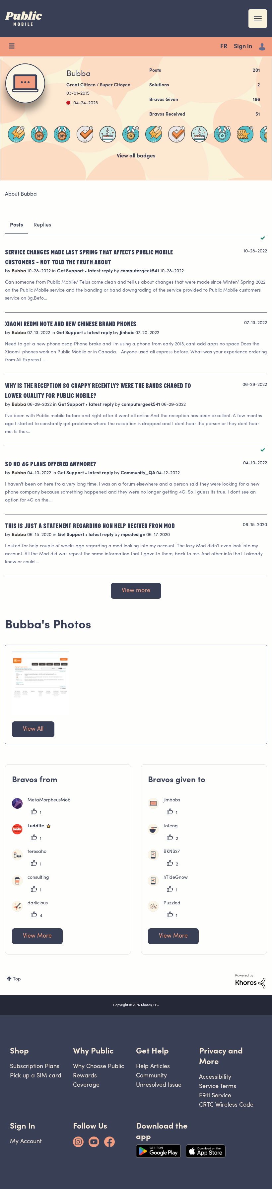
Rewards (85, 1075)
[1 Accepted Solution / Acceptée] (176, 134)
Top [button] (17, 979)
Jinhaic (127, 333)
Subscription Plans (34, 1066)
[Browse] (15, 47)
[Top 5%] (130, 134)
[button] (40, 683)
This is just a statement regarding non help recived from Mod (90, 525)
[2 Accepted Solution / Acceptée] (85, 134)
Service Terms (217, 1086)
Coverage (86, 1084)
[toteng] (165, 833)
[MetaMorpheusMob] (44, 807)
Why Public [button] (93, 1051)
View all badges (136, 156)
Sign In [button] (22, 1126)
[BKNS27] (166, 859)
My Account (26, 1141)
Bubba (19, 271)
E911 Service (215, 1095)
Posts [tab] (16, 225)
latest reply (101, 271)
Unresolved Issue (158, 1084)
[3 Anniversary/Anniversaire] (108, 134)
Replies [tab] (42, 225)
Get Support (71, 271)
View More (37, 936)
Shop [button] (19, 1051)
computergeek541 (140, 271)
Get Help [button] (152, 1051)
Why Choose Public (98, 1066)
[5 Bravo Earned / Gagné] (153, 134)
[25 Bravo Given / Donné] (245, 134)
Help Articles (153, 1066)
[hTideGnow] (170, 884)
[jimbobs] (166, 807)
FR (223, 47)
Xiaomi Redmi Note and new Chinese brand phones (70, 323)
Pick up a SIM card (35, 1075)
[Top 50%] (39, 134)
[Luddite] (34, 833)
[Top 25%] (222, 134)
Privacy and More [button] (221, 1056)
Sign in (243, 47)
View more (136, 591)
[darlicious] (32, 910)
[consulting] (33, 884)
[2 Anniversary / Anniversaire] (199, 134)
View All (33, 729)
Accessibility (215, 1076)
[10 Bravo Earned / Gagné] (16, 134)
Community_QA (138, 473)
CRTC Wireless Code (226, 1104)
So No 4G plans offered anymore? (50, 464)
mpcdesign (133, 535)
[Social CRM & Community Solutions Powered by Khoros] (250, 981)
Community (151, 1075)
